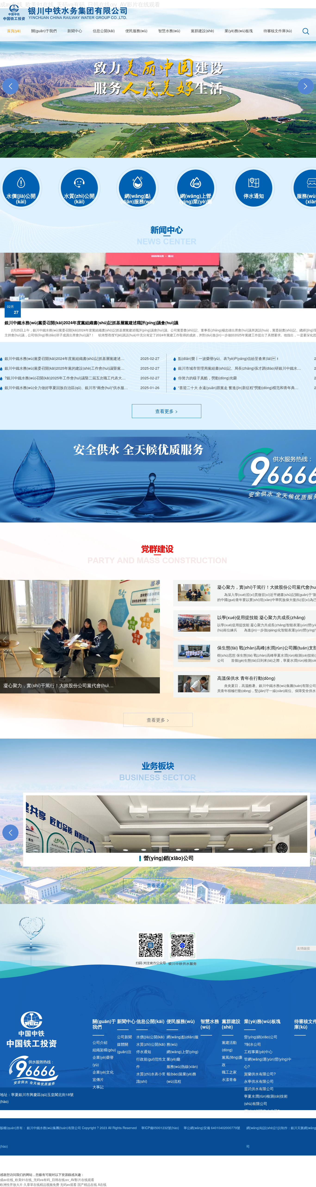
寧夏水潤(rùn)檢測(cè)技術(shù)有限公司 (266, 1099)
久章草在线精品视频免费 (41, 1184)
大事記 (98, 1086)
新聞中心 (74, 30)
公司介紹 (100, 1042)
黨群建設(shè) (202, 30)
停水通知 (143, 1051)
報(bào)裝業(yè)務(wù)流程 (181, 1077)
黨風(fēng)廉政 (232, 1061)
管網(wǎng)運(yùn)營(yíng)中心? (267, 1062)
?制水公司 (252, 1044)
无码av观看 (68, 1184)
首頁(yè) (14, 30)
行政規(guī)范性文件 (151, 1062)
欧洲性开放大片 (11, 1184)
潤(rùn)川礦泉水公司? (262, 1111)
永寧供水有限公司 (259, 1081)
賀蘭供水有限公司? (260, 1074)
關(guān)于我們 (44, 30)
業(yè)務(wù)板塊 (239, 30)
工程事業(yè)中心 (258, 1051)
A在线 (102, 1184)
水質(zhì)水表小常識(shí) (151, 1077)
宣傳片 (98, 1079)
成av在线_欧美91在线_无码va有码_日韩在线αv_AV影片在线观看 (47, 1179)
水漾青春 (229, 1079)
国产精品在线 (87, 1184)
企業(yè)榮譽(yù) (103, 1061)
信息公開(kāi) (104, 30)
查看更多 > (166, 411)
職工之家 (229, 1072)
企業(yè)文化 (103, 1072)
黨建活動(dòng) (229, 1046)
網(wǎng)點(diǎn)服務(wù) (182, 1040)
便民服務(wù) (136, 30)
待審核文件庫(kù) (277, 30)
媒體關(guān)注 (124, 1048)
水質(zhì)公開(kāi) (150, 1044)
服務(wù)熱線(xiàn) (182, 1066)
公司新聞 (124, 1036)
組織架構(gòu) (104, 1049)
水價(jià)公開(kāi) (150, 1036)
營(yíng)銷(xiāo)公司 (260, 1036)
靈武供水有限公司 (259, 1088)
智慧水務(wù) (169, 30)
